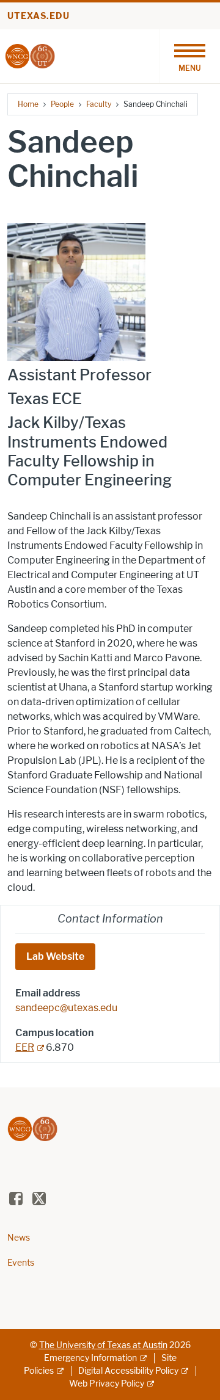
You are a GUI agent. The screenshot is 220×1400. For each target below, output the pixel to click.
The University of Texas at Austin (103, 1345)
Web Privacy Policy (106, 1384)
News (18, 1238)
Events (20, 1263)
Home (28, 104)
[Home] (30, 55)
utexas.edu (38, 16)
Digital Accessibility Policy (128, 1371)
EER (24, 1047)
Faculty (98, 104)
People (62, 104)
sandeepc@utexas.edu (66, 1008)
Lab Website (55, 956)
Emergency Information (90, 1358)
